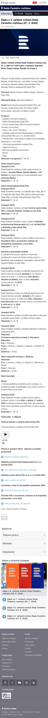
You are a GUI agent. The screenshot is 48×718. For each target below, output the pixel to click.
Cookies (5, 712)
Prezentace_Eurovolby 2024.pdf (16, 490)
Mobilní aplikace (8, 670)
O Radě (19, 13)
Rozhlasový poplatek (33, 655)
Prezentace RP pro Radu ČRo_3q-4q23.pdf (20, 470)
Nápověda (29, 642)
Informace (6, 13)
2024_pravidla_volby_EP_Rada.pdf (17, 503)
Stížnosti (7, 543)
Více (37, 13)
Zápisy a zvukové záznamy (15, 561)
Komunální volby (9, 642)
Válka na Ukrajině (9, 638)
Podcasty (6, 666)
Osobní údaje (15, 712)
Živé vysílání (7, 660)
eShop (4, 648)
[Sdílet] (3, 443)
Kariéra (28, 648)
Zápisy (28, 13)
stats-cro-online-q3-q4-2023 (15, 480)
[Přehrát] (5, 434)
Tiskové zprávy (11, 535)
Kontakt (28, 652)
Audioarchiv (7, 663)
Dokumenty (9, 552)
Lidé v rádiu (29, 645)
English (38, 712)
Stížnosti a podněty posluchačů (16, 457)
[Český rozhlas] (8, 2)
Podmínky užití (27, 712)
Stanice (5, 645)
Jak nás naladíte (31, 638)
